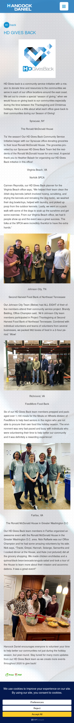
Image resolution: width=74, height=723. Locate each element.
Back (12, 25)
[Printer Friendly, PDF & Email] (13, 674)
